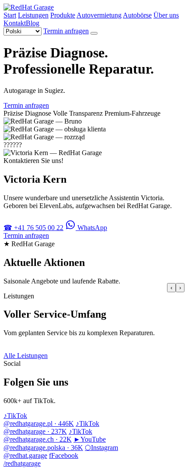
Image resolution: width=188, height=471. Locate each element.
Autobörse (137, 15)
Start (9, 15)
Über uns (166, 15)
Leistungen (33, 15)
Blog (32, 23)
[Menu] (94, 33)
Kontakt (14, 23)
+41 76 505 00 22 (33, 227)
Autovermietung (99, 15)
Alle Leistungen (25, 355)
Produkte (62, 15)
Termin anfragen (66, 31)
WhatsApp (91, 227)
